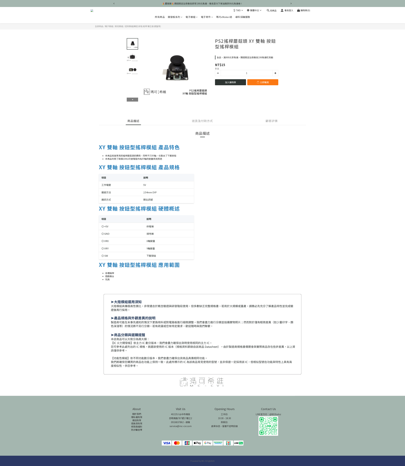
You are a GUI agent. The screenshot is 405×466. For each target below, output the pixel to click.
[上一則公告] (113, 3)
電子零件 (206, 17)
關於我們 (136, 413)
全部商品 (99, 26)
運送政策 (136, 420)
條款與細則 (136, 426)
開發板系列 (174, 17)
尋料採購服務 (242, 17)
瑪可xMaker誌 (224, 17)
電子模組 (190, 17)
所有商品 (160, 17)
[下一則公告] (291, 3)
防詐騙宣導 (136, 429)
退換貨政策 (136, 423)
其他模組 (119, 26)
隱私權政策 (136, 417)
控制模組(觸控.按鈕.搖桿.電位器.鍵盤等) (143, 26)
